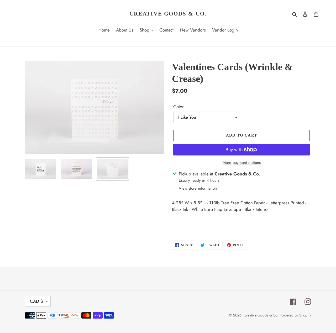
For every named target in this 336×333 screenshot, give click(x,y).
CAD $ (36, 301)
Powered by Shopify (295, 315)
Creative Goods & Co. (168, 14)
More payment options (242, 162)
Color (178, 106)
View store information (198, 188)
